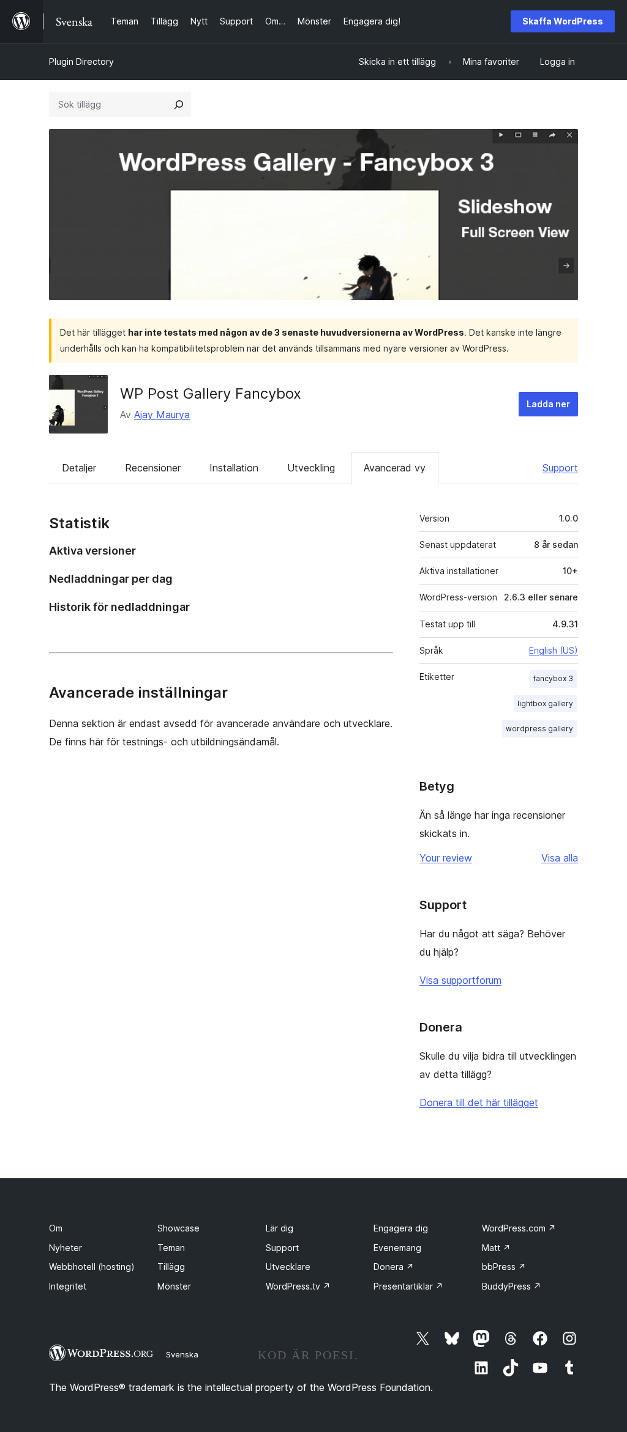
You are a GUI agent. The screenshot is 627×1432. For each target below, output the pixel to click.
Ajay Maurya (162, 414)
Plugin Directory (81, 61)
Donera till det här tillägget (478, 1102)
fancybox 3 (553, 678)
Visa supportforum (460, 980)
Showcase (178, 1228)
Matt (496, 1247)
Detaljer (79, 468)
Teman (171, 1247)
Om (55, 1228)
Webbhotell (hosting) (92, 1266)
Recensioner (153, 468)
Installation (233, 468)
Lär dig (279, 1228)
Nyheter (65, 1247)
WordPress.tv (298, 1286)
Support (560, 468)
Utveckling (311, 468)
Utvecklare (288, 1266)
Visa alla (559, 858)
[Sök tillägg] (179, 104)
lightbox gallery (545, 703)
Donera (394, 1266)
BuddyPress (511, 1286)
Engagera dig (401, 1228)
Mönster (174, 1286)
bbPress (504, 1266)
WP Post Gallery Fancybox (210, 393)
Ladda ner (548, 404)
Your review (445, 858)
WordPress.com (519, 1228)
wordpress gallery (539, 728)
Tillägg (171, 1266)
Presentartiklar (408, 1286)
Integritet (67, 1286)
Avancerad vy (395, 468)
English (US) (553, 650)
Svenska (182, 1354)
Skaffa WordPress (562, 21)
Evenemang (397, 1247)
